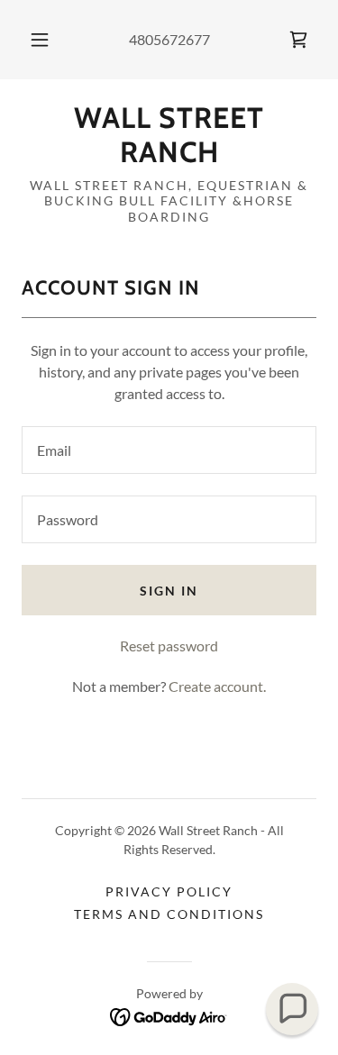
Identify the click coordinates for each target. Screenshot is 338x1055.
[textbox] (169, 450)
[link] (298, 40)
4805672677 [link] (169, 39)
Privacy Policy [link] (169, 891)
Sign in (169, 590)
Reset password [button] (169, 645)
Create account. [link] (217, 686)
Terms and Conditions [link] (169, 914)
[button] (40, 40)
